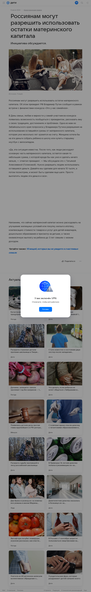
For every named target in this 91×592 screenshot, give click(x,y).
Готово (45, 309)
